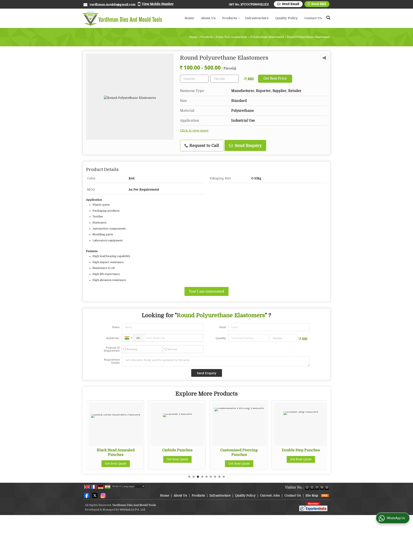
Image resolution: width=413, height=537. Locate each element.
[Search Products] (327, 17)
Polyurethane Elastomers (267, 37)
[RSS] (325, 495)
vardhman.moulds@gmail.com (112, 4)
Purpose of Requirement (112, 349)
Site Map (311, 495)
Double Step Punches (301, 450)
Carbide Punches (177, 450)
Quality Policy (286, 18)
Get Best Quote (115, 463)
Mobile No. (113, 338)
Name (116, 327)
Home (189, 18)
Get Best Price (275, 79)
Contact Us (313, 18)
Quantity (221, 338)
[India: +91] (128, 338)
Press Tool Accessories (231, 37)
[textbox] (224, 79)
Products (229, 18)
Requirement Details (112, 361)
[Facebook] (86, 495)
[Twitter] (94, 495)
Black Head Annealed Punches (116, 452)
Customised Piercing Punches (239, 452)
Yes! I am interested (206, 291)
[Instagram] (103, 495)
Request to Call (203, 145)
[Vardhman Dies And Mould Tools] (122, 18)
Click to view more (194, 130)
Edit (250, 78)
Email (222, 327)
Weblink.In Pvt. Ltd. (133, 509)
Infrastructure (257, 18)
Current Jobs (270, 495)
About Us (208, 18)
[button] (158, 4)
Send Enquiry (248, 145)
